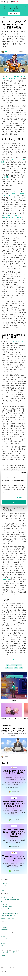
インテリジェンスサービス (7, 906)
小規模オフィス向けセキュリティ (8, 915)
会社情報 (3, 936)
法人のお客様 (4, 893)
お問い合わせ (3, 958)
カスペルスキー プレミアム (7, 888)
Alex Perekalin (8, 51)
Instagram (11, 196)
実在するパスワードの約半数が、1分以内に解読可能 (14, 772)
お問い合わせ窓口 (5, 929)
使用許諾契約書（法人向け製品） (8, 954)
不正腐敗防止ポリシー (16, 951)
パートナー (20, 958)
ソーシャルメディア (16, 665)
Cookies (3, 955)
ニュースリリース (5, 938)
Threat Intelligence (5, 911)
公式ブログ (4, 960)
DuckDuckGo (5, 579)
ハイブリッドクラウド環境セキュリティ (10, 899)
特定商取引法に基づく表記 (20, 954)
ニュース (9, 960)
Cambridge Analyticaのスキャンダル (14, 215)
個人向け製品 (4, 879)
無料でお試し (14, 13)
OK (14, 502)
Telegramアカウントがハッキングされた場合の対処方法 (14, 858)
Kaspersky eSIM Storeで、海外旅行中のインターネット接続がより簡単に (14, 803)
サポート (3, 921)
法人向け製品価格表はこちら (7, 918)
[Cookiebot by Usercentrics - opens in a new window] (20, 473)
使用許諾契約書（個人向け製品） (8, 952)
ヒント (14, 767)
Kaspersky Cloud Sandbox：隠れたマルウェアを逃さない (13, 729)
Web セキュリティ (5, 901)
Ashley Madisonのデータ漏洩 (12, 217)
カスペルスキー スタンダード (7, 883)
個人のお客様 (4, 925)
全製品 (2, 890)
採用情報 (3, 943)
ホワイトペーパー (5, 941)
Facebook (14, 193)
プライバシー (6, 17)
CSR (2, 945)
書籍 (21, 668)
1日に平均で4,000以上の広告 (16, 341)
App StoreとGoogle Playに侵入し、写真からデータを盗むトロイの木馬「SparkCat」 (14, 832)
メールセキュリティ (5, 904)
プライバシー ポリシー (6, 951)
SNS (8, 665)
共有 (16, 668)
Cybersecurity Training (6, 908)
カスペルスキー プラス (6, 885)
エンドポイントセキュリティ (7, 897)
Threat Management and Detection (9, 913)
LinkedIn (21, 193)
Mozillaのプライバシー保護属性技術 (10, 718)
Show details (20, 497)
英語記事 (5, 177)
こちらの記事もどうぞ (8, 725)
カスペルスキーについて (7, 932)
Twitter (3, 196)
